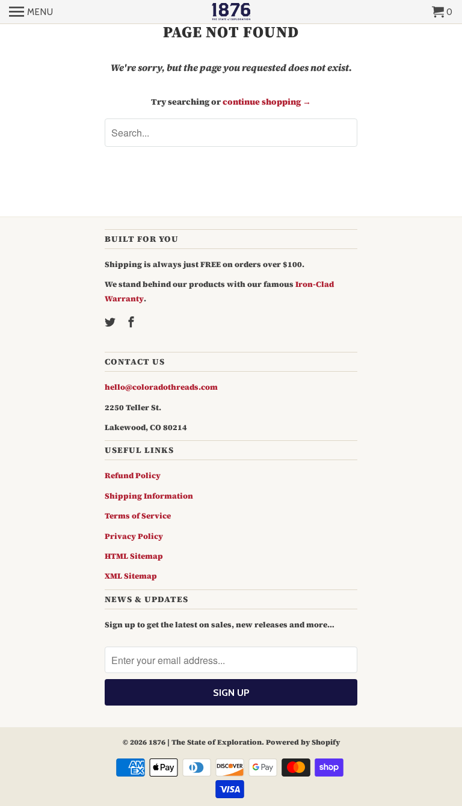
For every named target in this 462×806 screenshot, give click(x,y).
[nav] (31, 12)
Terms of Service (138, 516)
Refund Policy (133, 475)
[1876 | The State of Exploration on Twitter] (111, 322)
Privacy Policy (134, 536)
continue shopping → (267, 102)
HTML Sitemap (134, 556)
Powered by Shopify (303, 742)
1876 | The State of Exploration (205, 742)
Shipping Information (149, 496)
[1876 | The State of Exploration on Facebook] (132, 322)
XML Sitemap (131, 576)
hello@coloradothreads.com (161, 387)
